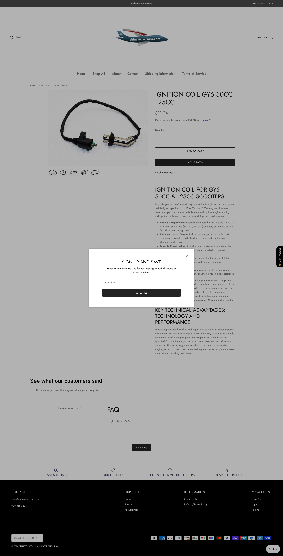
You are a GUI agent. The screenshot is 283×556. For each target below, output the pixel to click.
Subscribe (141, 292)
